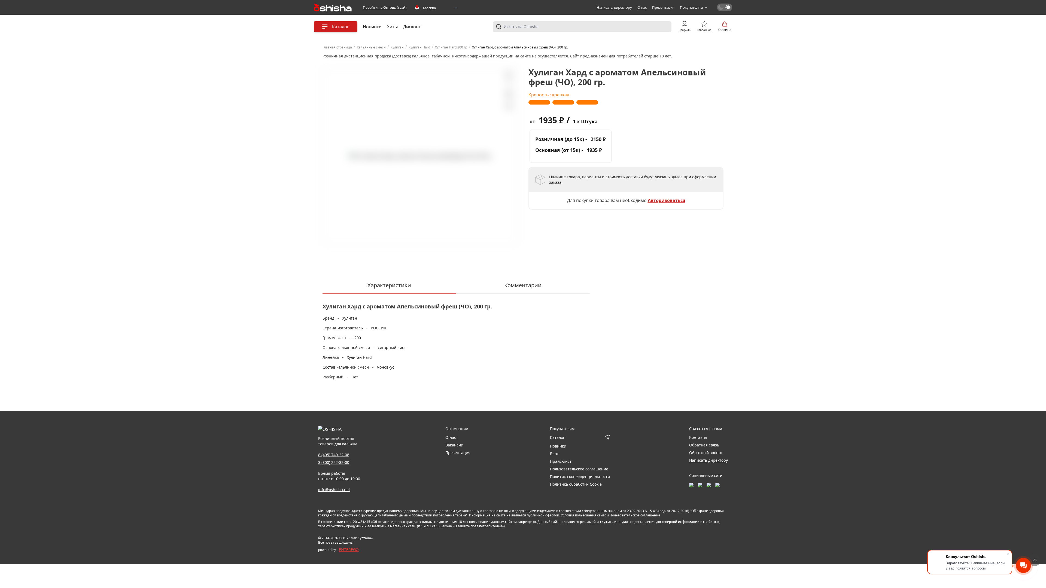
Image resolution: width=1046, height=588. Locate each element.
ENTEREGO (349, 549)
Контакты (698, 437)
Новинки (372, 27)
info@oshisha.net (334, 489)
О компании (456, 428)
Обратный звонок (706, 452)
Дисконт (412, 27)
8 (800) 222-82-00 (333, 462)
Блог (554, 453)
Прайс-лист (560, 461)
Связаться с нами (705, 428)
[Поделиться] (508, 106)
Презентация (663, 7)
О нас (642, 7)
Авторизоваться (666, 200)
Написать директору (614, 7)
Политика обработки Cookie (576, 484)
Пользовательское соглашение (579, 468)
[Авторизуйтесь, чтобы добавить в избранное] (508, 94)
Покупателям (691, 7)
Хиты (392, 27)
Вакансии (454, 445)
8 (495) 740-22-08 (333, 454)
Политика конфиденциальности (580, 476)
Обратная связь (704, 445)
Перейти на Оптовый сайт (385, 7)
